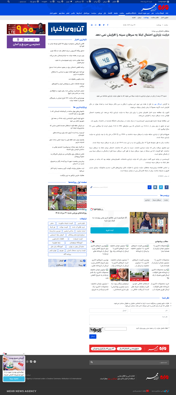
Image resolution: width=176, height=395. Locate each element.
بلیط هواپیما (56, 242)
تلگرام (115, 2)
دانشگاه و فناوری (131, 13)
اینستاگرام (78, 2)
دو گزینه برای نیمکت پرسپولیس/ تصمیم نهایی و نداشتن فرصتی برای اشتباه (68, 148)
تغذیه (134, 17)
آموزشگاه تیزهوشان (76, 242)
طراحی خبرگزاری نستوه (158, 391)
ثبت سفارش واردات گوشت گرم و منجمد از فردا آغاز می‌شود (67, 169)
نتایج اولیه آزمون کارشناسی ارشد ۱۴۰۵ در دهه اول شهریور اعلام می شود (67, 119)
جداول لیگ (33, 2)
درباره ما (28, 375)
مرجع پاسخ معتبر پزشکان (76, 235)
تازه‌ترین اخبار (81, 39)
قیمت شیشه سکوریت (65, 223)
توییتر (68, 2)
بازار (105, 13)
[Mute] (135, 231)
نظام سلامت (155, 17)
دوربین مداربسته (55, 231)
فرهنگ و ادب (159, 13)
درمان (139, 17)
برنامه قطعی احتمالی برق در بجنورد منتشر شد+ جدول (66, 67)
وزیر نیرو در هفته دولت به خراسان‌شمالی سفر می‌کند (67, 55)
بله (88, 2)
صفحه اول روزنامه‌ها (77, 182)
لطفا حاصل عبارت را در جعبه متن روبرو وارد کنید (152, 328)
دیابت (166, 200)
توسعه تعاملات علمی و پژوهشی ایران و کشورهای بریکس (68, 85)
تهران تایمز (52, 250)
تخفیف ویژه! (14, 378)
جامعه (116, 13)
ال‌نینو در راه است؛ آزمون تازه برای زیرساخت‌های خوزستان (68, 134)
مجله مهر (62, 13)
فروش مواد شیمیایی (57, 235)
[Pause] (132, 231)
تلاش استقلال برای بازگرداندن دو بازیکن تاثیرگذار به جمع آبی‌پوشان (67, 155)
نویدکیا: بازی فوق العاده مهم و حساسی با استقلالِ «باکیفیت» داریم (67, 73)
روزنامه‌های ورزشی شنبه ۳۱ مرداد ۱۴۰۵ (71, 213)
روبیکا (59, 2)
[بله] (31, 362)
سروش (105, 2)
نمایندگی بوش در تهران (76, 246)
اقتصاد (110, 13)
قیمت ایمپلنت (77, 239)
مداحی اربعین (68, 231)
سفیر (52, 223)
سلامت (122, 13)
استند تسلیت (81, 231)
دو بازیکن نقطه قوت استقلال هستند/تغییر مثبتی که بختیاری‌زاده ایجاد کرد (67, 126)
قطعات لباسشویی (58, 239)
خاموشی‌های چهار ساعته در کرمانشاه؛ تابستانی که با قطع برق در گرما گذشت (67, 112)
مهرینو (62, 250)
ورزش (100, 13)
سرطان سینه (157, 200)
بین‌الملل (86, 13)
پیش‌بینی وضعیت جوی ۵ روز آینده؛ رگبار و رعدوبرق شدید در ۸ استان (67, 162)
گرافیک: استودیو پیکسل (139, 391)
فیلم (67, 13)
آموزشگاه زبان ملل (57, 246)
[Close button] (24, 354)
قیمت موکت (64, 227)
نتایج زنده (44, 2)
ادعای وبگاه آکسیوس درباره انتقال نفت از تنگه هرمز (67, 51)
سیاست (93, 13)
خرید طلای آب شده (78, 227)
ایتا (51, 2)
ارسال (93, 336)
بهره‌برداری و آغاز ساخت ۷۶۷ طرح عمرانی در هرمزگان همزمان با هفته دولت (67, 99)
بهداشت (146, 17)
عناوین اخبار (164, 17)
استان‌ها (79, 13)
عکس (73, 13)
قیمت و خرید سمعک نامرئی (76, 250)
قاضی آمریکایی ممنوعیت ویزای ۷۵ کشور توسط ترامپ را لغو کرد (66, 45)
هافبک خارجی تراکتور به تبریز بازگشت (72, 175)
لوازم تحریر (81, 223)
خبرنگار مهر (158, 104)
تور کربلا (52, 227)
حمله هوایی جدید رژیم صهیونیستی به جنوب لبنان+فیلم (69, 61)
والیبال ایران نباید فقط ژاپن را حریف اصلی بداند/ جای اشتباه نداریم (66, 141)
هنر (152, 13)
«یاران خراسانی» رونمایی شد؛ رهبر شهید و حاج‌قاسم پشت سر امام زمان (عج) (67, 92)
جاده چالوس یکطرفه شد (76, 79)
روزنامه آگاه (67, 254)
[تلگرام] (34, 362)
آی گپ (96, 2)
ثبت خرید (109, 230)
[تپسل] (91, 209)
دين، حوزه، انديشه (144, 13)
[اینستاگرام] (27, 362)
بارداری (147, 200)
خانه (167, 13)
